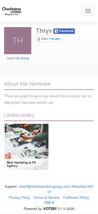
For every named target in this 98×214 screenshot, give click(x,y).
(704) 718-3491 (51, 39)
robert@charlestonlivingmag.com (44, 186)
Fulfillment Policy (76, 197)
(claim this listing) (18, 58)
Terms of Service (46, 197)
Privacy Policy (19, 197)
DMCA (49, 202)
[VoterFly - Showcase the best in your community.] (52, 208)
